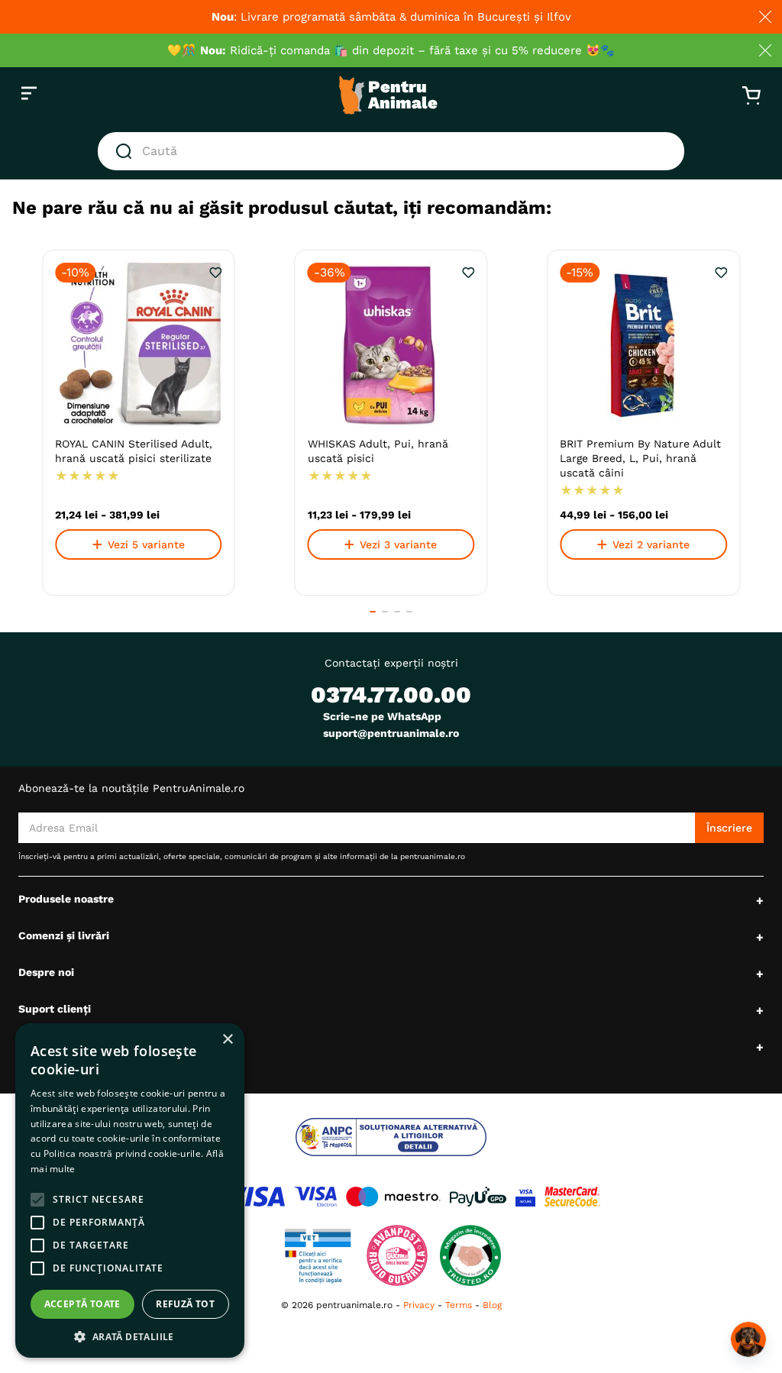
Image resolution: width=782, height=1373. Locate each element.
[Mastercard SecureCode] (572, 1197)
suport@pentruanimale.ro (391, 733)
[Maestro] (393, 1197)
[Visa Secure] (525, 1197)
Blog (492, 1305)
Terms (458, 1305)
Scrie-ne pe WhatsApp (382, 716)
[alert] (129, 1190)
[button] (373, 611)
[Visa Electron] (315, 1197)
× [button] (227, 1039)
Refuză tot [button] (185, 1303)
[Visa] (254, 1197)
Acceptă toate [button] (82, 1303)
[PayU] (478, 1197)
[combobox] (391, 151)
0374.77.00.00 (391, 694)
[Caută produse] (126, 151)
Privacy (419, 1305)
